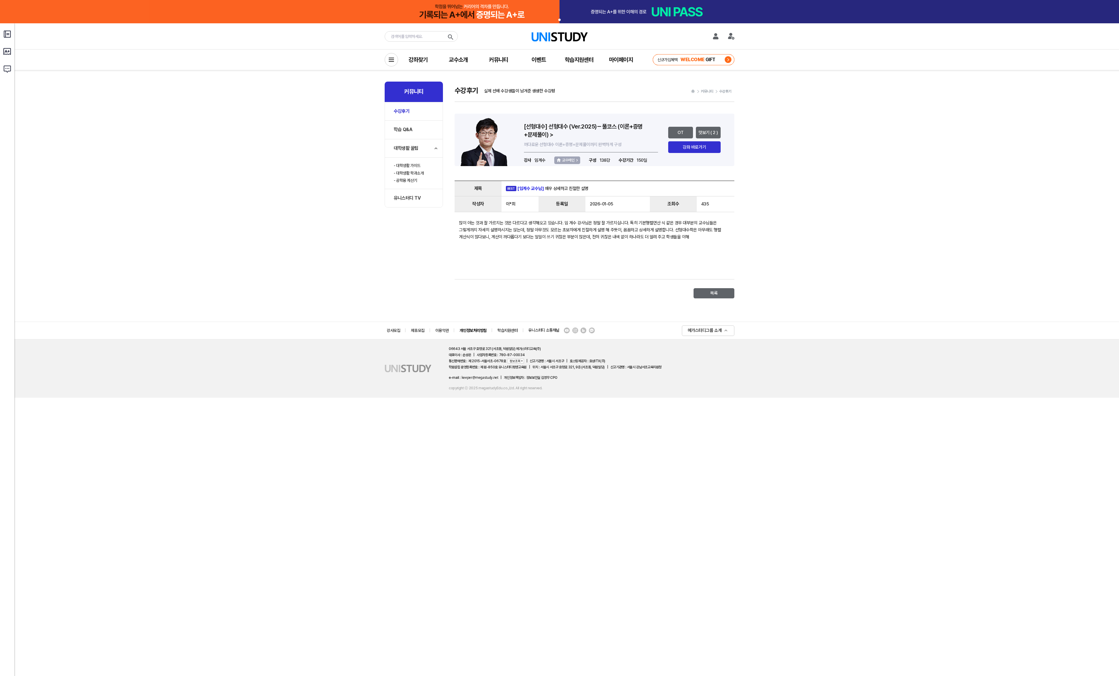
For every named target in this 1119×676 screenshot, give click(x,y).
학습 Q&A (403, 129)
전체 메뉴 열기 (391, 59)
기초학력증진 (7, 36)
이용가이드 (7, 71)
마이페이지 (621, 59)
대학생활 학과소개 (410, 173)
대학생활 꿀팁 (406, 148)
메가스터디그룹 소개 (705, 330)
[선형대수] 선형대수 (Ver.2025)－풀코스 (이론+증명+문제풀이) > (583, 130)
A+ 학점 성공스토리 (7, 54)
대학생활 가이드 (408, 165)
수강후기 (401, 111)
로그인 (715, 36)
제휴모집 (417, 330)
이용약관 (442, 330)
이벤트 (539, 59)
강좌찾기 (418, 59)
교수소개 (458, 59)
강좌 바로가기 (694, 147)
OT (680, 132)
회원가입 (731, 36)
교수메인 (568, 160)
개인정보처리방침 (473, 330)
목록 (713, 293)
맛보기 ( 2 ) (708, 132)
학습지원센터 (579, 59)
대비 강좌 (685, 59)
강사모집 (393, 330)
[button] (559, 20)
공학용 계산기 (406, 180)
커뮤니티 (498, 59)
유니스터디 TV (407, 198)
